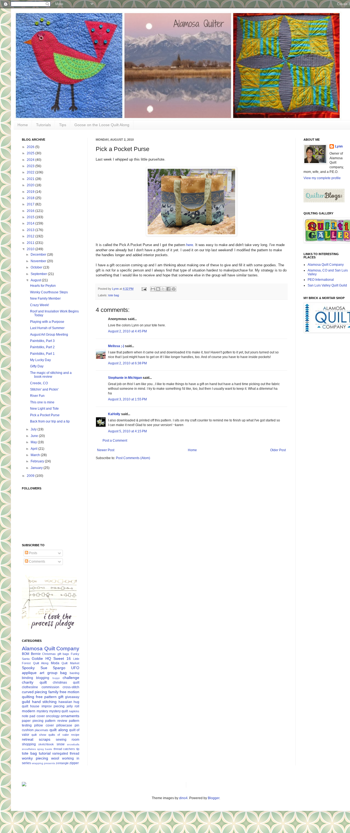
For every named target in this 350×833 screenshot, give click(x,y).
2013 (31, 230)
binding (27, 678)
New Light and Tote (44, 408)
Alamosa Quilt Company (50, 648)
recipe (75, 734)
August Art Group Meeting (49, 334)
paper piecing (32, 721)
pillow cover (44, 725)
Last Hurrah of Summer (47, 328)
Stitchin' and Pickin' (44, 389)
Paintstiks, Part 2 (42, 347)
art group (48, 672)
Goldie (37, 658)
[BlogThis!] (158, 289)
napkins (74, 711)
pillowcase (64, 725)
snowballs (73, 744)
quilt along (58, 730)
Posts (32, 553)
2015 (31, 217)
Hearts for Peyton (43, 286)
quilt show (38, 734)
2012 (31, 236)
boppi (56, 678)
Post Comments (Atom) (133, 458)
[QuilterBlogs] (324, 201)
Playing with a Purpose (47, 322)
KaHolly (114, 414)
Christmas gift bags (55, 653)
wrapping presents (43, 763)
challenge (71, 677)
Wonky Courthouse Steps (49, 292)
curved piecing (34, 692)
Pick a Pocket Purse (45, 415)
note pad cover (33, 716)
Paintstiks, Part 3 (42, 341)
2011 (31, 243)
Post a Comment (115, 440)
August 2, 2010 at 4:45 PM (127, 331)
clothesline (30, 687)
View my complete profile (322, 178)
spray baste (44, 749)
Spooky (28, 668)
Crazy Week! (39, 305)
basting (74, 673)
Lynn (339, 146)
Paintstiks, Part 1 (42, 354)
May (34, 442)
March (36, 455)
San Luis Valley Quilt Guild (327, 285)
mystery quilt (58, 711)
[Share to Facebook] (168, 289)
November (39, 261)
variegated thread (65, 753)
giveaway (72, 697)
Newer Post (105, 450)
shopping (29, 744)
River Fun (37, 396)
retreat (27, 739)
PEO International (321, 280)
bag (63, 672)
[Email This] (153, 289)
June (35, 436)
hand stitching (44, 701)
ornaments (70, 716)
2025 (31, 153)
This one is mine (42, 402)
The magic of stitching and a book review (51, 375)
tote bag (113, 295)
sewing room (67, 740)
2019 (31, 192)
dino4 (183, 798)
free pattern (46, 697)
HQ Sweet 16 (58, 658)
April (34, 449)
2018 (31, 198)
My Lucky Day (40, 360)
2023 (31, 166)
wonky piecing (35, 758)
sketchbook (46, 744)
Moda (55, 663)
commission (50, 687)
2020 (31, 185)
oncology (53, 716)
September (39, 274)
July (34, 429)
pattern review (56, 721)
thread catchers (64, 749)
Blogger (213, 798)
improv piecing (53, 706)
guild (26, 701)
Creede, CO (39, 383)
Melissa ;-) (116, 346)
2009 (31, 476)
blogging (42, 678)
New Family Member (45, 298)
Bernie (36, 654)
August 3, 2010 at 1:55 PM (127, 399)
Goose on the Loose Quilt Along (101, 125)
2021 (31, 179)
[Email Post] (143, 288)
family (53, 692)
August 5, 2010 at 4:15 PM (127, 431)
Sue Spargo (53, 668)
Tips (62, 125)
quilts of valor (58, 734)
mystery (42, 711)
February (38, 461)
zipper (74, 763)
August (36, 280)
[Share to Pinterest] (173, 289)
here (189, 245)
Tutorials (43, 125)
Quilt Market (70, 663)
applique (29, 672)
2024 (31, 160)
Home (23, 125)
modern (28, 711)
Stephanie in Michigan (125, 378)
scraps (44, 739)
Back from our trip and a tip (50, 421)
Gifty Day (36, 366)
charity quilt (34, 682)
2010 (31, 249)
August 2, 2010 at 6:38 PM (127, 363)
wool (55, 758)
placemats (41, 730)
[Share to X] (163, 289)
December (39, 254)
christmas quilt (66, 682)
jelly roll (73, 706)
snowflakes (29, 749)
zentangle (62, 763)
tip (77, 749)
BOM (25, 654)
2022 (31, 172)
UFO (75, 668)
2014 (31, 223)
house (34, 706)
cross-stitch (71, 687)
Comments (36, 561)
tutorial (45, 753)
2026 (31, 147)
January (37, 468)
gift (60, 697)
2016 (31, 211)
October (37, 267)
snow (61, 744)
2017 (31, 204)
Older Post (278, 450)
